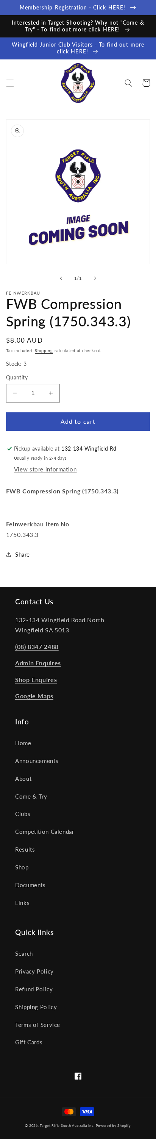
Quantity (17, 377)
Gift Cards (28, 1042)
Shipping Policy (36, 1006)
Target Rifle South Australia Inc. (67, 1125)
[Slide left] (61, 278)
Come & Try (31, 796)
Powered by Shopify (113, 1125)
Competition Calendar (44, 831)
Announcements (36, 760)
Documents (30, 885)
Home (23, 743)
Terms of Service (37, 1024)
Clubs (22, 813)
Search (24, 953)
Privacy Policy (34, 971)
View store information (45, 469)
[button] (10, 83)
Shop (22, 867)
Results (25, 849)
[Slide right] (95, 278)
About (23, 778)
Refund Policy (34, 989)
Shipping (44, 350)
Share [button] (22, 554)
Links (22, 902)
